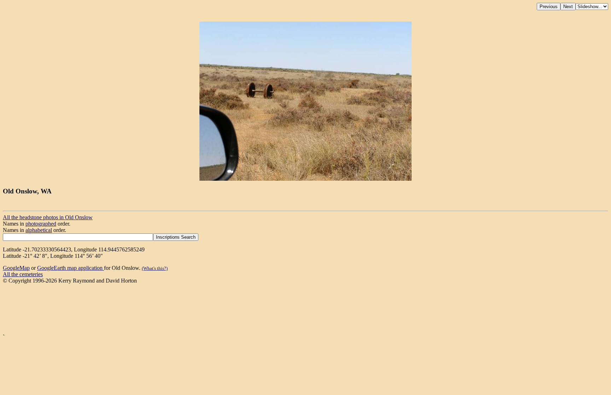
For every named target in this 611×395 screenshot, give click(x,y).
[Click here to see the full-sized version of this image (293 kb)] (305, 179)
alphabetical (38, 230)
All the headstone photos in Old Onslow (48, 217)
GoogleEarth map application (70, 268)
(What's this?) (155, 268)
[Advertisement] (215, 309)
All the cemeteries (23, 274)
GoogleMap (16, 268)
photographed (40, 224)
